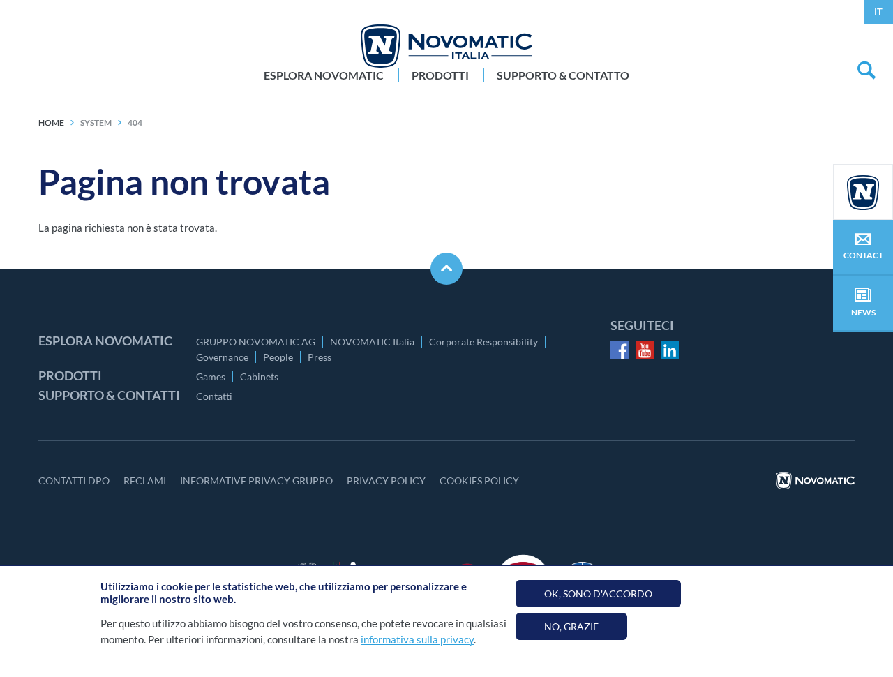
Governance (222, 357)
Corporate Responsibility (483, 342)
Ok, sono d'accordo (598, 594)
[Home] (446, 46)
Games (210, 376)
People (278, 357)
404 (135, 122)
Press (319, 357)
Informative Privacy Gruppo (256, 480)
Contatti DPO (74, 480)
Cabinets (259, 376)
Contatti (214, 396)
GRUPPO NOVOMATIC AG (255, 342)
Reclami (144, 480)
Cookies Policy (479, 480)
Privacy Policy (386, 480)
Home (51, 122)
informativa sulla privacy (417, 639)
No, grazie (571, 626)
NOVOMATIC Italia (372, 342)
